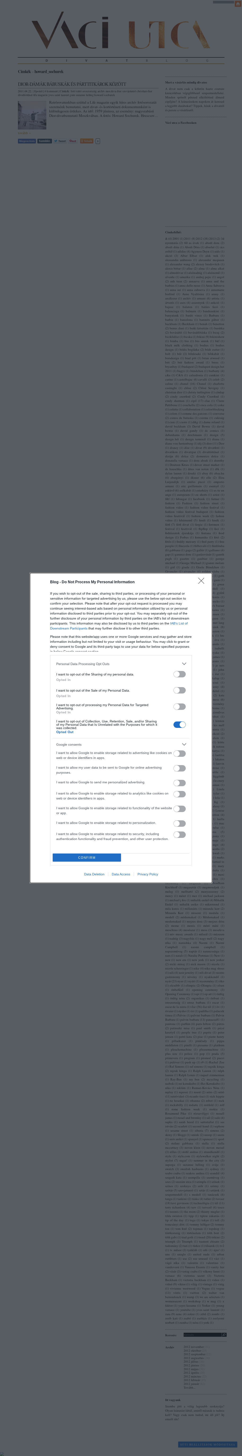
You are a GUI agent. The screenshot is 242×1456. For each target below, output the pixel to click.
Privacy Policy (148, 874)
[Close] (202, 582)
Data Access (121, 874)
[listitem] (121, 663)
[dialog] (121, 728)
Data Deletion (94, 874)
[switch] (179, 674)
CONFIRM (87, 857)
